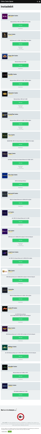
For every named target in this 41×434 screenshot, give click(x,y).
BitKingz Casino (12, 346)
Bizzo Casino (11, 328)
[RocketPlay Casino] (4, 118)
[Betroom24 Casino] (4, 197)
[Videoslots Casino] (4, 97)
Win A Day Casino (12, 174)
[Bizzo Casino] (4, 332)
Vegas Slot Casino (13, 55)
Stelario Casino (12, 385)
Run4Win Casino (12, 74)
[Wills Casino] (4, 275)
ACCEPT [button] (9, 431)
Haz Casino (11, 230)
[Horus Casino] (4, 38)
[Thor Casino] (4, 139)
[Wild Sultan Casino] (4, 20)
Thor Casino (11, 134)
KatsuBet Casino (12, 366)
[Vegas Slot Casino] (4, 60)
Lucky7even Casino (13, 252)
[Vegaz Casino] (4, 157)
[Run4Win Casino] (4, 78)
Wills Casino (11, 270)
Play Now (20, 25)
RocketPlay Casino (13, 114)
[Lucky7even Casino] (4, 256)
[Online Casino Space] (7, 1)
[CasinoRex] (4, 293)
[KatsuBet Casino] (4, 371)
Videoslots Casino (13, 93)
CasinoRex (11, 289)
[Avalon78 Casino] (4, 312)
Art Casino (11, 212)
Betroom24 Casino (13, 193)
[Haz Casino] (4, 235)
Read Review (20, 28)
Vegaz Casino (11, 153)
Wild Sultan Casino (13, 15)
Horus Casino (11, 34)
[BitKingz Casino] (4, 351)
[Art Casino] (4, 216)
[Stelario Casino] (4, 389)
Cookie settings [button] (4, 431)
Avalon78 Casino (12, 308)
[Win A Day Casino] (4, 179)
